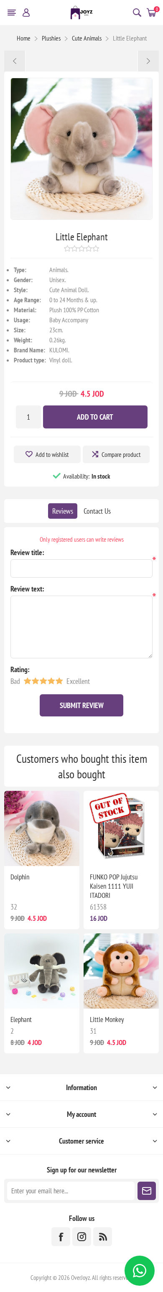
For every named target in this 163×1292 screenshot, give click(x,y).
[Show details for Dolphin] (41, 828)
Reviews (62, 511)
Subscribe (147, 1191)
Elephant (21, 1019)
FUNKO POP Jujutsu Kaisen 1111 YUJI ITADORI (114, 886)
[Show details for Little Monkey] (121, 971)
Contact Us (97, 511)
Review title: (27, 552)
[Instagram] (81, 1236)
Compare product (121, 454)
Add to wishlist (52, 454)
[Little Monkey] (148, 61)
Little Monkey (107, 1019)
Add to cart (95, 417)
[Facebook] (60, 1236)
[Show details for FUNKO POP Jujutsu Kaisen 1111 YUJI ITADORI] (121, 828)
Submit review (82, 705)
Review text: (27, 589)
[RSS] (102, 1236)
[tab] (62, 511)
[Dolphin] (14, 61)
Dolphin (19, 877)
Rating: (20, 669)
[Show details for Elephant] (41, 971)
